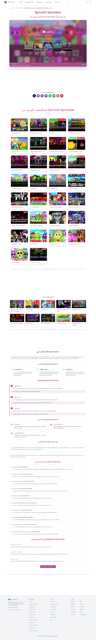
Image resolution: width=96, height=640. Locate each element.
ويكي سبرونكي (32, 627)
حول (51, 619)
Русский (73, 614)
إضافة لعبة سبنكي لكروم (13, 607)
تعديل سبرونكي (39, 2)
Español (82, 609)
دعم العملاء (52, 601)
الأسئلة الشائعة (53, 617)
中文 (81, 601)
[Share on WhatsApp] (50, 95)
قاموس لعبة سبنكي (33, 625)
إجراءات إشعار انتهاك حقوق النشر (14, 609)
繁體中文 (73, 604)
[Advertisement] (48, 79)
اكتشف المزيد (53, 609)
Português (73, 612)
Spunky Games (19, 8)
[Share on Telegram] (53, 95)
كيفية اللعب (52, 614)
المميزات (52, 612)
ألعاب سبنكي (57, 2)
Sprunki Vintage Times (16, 455)
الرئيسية (21, 2)
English (72, 601)
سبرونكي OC (32, 622)
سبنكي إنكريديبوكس (29, 2)
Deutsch (73, 606)
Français (82, 606)
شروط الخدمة (53, 606)
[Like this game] (82, 64)
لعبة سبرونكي (49, 2)
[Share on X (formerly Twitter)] (34, 95)
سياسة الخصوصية (54, 604)
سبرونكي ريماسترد (33, 630)
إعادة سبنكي (32, 617)
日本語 (81, 604)
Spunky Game (78, 455)
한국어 (72, 609)
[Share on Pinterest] (61, 95)
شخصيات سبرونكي (33, 619)
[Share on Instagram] (42, 95)
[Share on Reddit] (57, 95)
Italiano (81, 612)
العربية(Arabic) (83, 614)
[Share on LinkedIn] (46, 95)
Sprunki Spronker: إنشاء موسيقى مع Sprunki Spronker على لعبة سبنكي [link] (38, 8)
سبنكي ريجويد (32, 614)
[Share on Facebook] (38, 95)
